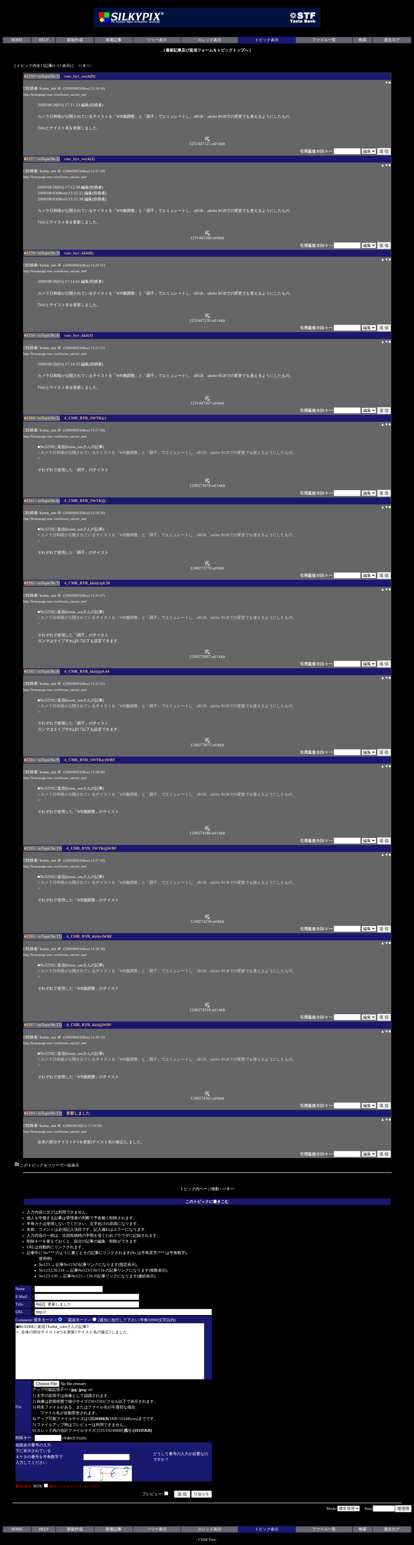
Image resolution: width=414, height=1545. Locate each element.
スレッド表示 (209, 40)
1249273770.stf (203, 568)
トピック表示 (267, 40)
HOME (17, 40)
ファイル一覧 (324, 40)
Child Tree (207, 1539)
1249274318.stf (202, 1010)
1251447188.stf (203, 238)
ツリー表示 (157, 40)
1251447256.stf (202, 321)
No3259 (46, 447)
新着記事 (114, 40)
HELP (43, 40)
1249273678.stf (202, 486)
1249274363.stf (203, 1098)
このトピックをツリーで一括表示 (49, 1165)
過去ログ (392, 40)
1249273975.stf (203, 745)
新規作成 (75, 40)
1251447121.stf (202, 144)
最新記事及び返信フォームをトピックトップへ (207, 50)
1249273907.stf (202, 657)
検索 (362, 40)
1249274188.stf (202, 833)
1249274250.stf (203, 921)
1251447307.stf (203, 403)
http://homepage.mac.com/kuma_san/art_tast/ (55, 94)
